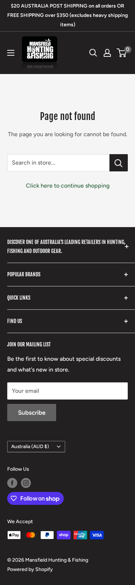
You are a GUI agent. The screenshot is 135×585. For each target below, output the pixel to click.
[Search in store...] (118, 162)
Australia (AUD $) (30, 446)
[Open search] (93, 53)
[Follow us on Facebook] (12, 483)
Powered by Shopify (30, 569)
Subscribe (31, 412)
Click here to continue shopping (67, 185)
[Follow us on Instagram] (26, 483)
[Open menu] (10, 53)
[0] (121, 53)
